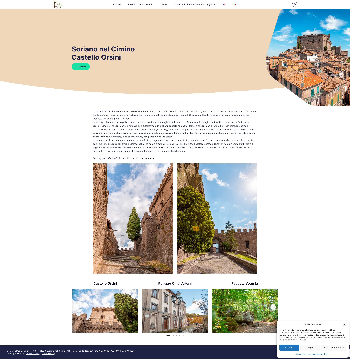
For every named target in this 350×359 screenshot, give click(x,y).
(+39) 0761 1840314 (126, 351)
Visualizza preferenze (333, 347)
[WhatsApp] (295, 4)
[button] (344, 324)
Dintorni (163, 4)
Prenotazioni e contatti (140, 4)
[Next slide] (273, 307)
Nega (310, 347)
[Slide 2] (172, 335)
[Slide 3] (176, 335)
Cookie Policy (301, 354)
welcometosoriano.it (143, 158)
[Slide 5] (183, 335)
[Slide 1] (167, 335)
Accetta (289, 347)
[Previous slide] (77, 307)
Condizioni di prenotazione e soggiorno (194, 4)
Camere (117, 4)
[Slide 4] (179, 335)
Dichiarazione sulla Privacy (318, 354)
